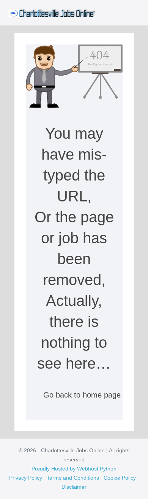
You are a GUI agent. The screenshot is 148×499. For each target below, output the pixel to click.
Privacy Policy (25, 478)
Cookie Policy (120, 478)
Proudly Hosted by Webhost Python (74, 469)
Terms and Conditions (73, 478)
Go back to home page (81, 395)
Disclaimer (74, 487)
